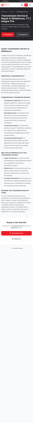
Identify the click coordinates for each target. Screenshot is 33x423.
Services (12, 11)
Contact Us (23, 34)
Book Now (9, 34)
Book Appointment (17, 233)
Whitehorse (4, 11)
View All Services (18, 248)
